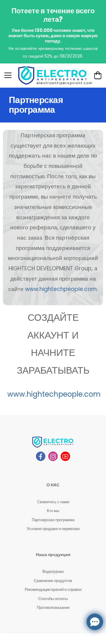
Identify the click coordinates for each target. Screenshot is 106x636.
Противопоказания (53, 607)
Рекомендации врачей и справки (53, 589)
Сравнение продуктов (53, 580)
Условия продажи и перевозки (53, 529)
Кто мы (53, 511)
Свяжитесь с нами (53, 502)
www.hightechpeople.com (61, 289)
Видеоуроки (53, 571)
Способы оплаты (53, 598)
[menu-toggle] (7, 75)
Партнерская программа (53, 520)
